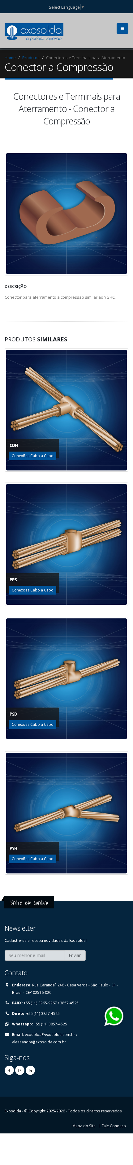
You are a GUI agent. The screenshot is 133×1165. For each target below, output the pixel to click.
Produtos (31, 57)
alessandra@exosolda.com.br (39, 1041)
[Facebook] (9, 1070)
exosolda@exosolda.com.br (50, 1034)
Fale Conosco (114, 1125)
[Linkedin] (30, 1070)
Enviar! (75, 955)
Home (10, 57)
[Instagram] (19, 1070)
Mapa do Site (84, 1125)
